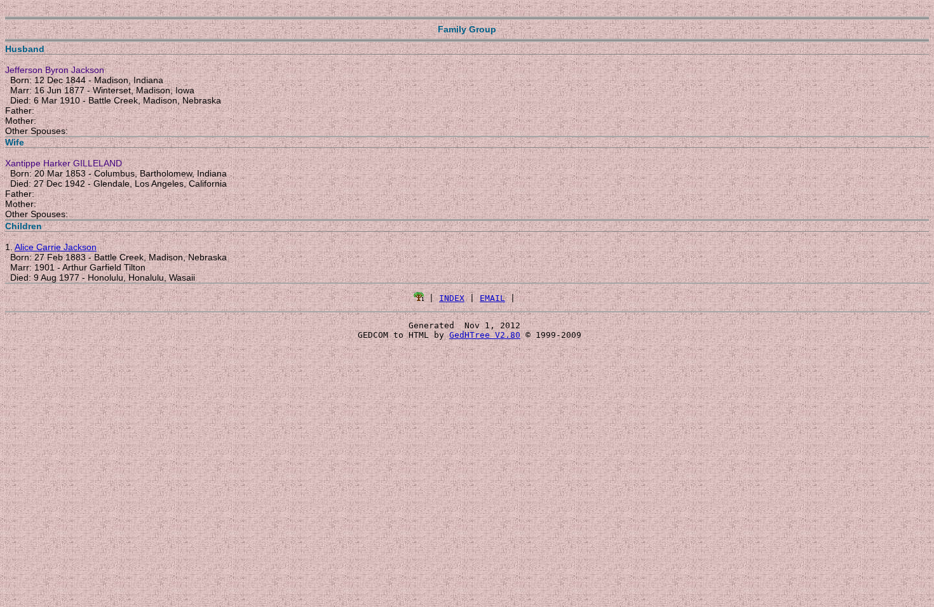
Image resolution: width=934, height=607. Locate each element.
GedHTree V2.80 (484, 335)
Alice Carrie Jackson (56, 247)
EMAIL (492, 298)
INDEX (451, 298)
